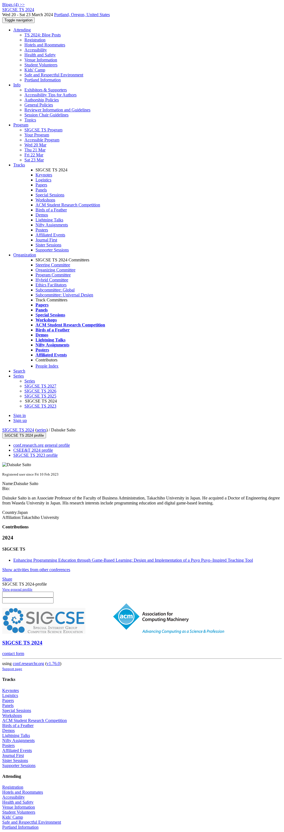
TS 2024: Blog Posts (42, 35)
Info (17, 85)
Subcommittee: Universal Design (64, 295)
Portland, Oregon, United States (82, 14)
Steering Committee (53, 265)
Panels (41, 190)
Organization (24, 255)
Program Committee (53, 275)
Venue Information (40, 60)
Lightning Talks (49, 220)
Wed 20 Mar (35, 145)
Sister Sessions (48, 245)
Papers (41, 185)
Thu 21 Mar (34, 150)
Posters (42, 230)
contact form (13, 653)
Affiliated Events (50, 235)
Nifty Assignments (52, 225)
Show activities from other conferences (36, 569)
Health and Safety (40, 55)
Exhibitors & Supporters (45, 90)
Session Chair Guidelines (46, 115)
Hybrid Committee (52, 280)
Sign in (19, 415)
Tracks (19, 165)
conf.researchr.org (28, 663)
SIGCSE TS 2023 (40, 406)
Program (20, 125)
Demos (42, 215)
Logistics (43, 180)
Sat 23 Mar (34, 160)
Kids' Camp (34, 70)
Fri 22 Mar (33, 155)
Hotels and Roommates (44, 45)
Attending (22, 30)
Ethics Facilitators (51, 285)
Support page (12, 669)
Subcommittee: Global (55, 290)
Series (29, 381)
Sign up (20, 420)
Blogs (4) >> (13, 4)
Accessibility (35, 50)
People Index (47, 366)
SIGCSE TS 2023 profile (35, 455)
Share (7, 579)
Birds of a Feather (51, 210)
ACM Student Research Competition (68, 205)
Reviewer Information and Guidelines (57, 110)
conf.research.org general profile (41, 445)
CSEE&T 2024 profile (33, 450)
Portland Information (42, 80)
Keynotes (44, 175)
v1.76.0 (53, 663)
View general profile (17, 589)
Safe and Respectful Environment (53, 75)
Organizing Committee (55, 270)
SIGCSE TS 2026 (40, 391)
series (41, 430)
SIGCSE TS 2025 (40, 396)
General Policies (38, 105)
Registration (34, 40)
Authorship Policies (41, 100)
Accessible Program (41, 140)
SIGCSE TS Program (43, 130)
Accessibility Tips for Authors (50, 95)
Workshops (45, 200)
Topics (30, 120)
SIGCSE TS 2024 (18, 430)
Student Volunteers (40, 65)
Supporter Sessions (52, 250)
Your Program (36, 135)
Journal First (46, 240)
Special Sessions (50, 195)
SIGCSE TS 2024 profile (24, 435)
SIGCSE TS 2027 (40, 386)
